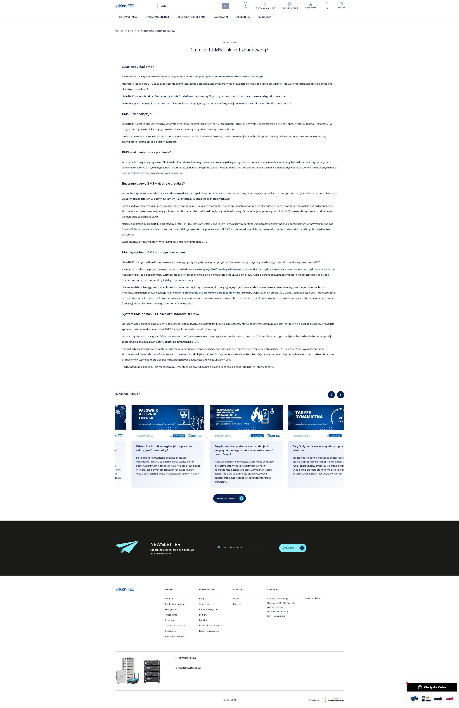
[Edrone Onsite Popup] (229, 354)
